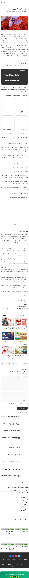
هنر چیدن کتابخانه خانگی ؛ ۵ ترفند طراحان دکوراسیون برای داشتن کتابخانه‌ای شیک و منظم (10, 455)
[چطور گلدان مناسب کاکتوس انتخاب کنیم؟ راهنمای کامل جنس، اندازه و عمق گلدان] (14, 75)
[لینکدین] (10, 556)
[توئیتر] (18, 556)
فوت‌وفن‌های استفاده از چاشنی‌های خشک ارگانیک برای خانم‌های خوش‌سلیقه (11, 448)
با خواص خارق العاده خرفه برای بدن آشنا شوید (19, 490)
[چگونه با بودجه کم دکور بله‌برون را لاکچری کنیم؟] (24, 469)
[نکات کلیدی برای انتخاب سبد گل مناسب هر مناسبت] (21, 540)
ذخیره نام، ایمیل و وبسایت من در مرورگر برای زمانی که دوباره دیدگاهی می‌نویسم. (14, 404)
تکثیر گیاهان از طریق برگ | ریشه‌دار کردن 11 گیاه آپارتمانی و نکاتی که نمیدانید (11, 424)
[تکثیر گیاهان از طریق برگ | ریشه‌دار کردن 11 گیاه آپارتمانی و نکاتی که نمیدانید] (24, 424)
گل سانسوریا (25, 500)
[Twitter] (13, 363)
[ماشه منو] (26, 2)
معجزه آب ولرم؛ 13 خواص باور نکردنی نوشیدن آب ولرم (17, 487)
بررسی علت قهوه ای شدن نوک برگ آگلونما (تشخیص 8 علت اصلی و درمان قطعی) (7, 548)
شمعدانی (25, 506)
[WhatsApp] (6, 363)
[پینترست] (16, 556)
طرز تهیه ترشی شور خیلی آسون (21, 492)
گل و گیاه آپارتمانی (9, 544)
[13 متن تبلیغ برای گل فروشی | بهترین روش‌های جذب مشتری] (24, 476)
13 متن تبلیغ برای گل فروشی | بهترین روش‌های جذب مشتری (10, 476)
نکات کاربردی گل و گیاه (22, 529)
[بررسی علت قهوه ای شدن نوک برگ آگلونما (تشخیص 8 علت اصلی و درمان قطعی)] (7, 540)
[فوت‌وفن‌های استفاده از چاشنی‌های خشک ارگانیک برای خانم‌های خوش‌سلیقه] (24, 448)
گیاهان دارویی (14, 11)
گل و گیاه (19, 11)
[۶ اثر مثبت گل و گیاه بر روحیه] (21, 525)
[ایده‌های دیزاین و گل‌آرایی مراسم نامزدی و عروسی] (7, 525)
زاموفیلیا (26, 502)
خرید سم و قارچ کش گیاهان (21, 129)
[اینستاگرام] (13, 556)
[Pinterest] (9, 363)
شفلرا (26, 508)
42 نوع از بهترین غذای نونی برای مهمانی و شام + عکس (11, 431)
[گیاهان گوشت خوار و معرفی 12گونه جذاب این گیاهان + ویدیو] (24, 417)
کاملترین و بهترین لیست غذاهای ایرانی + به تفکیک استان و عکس (11, 438)
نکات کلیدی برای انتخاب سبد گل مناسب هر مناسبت (22, 547)
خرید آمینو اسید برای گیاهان (8, 129)
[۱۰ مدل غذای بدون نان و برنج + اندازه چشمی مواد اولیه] (24, 462)
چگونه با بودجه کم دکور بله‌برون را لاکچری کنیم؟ (11, 469)
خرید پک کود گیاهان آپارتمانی (21, 112)
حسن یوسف (25, 504)
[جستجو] (2, 2)
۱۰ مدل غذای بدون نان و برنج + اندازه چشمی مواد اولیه (11, 462)
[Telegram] (2, 363)
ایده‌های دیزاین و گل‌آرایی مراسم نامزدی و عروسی (8, 532)
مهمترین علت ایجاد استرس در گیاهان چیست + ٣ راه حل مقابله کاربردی (14, 485)
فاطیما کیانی (24, 11)
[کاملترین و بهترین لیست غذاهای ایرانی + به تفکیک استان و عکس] (24, 438)
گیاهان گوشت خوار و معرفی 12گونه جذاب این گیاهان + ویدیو (10, 417)
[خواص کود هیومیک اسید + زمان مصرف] (14, 80)
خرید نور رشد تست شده (7, 112)
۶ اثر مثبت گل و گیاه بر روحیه (22, 532)
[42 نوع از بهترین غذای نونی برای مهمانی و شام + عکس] (24, 431)
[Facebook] (16, 363)
